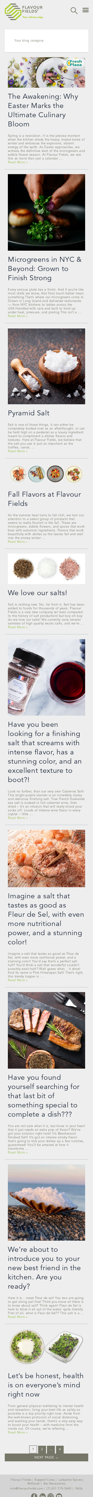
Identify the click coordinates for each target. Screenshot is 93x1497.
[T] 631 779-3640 (59, 1488)
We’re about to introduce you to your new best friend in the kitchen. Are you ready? (44, 1268)
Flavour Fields (21, 1480)
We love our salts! (37, 593)
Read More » (17, 162)
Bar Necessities (55, 1483)
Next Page (46, 1457)
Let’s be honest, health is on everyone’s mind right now (46, 1385)
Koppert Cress (45, 1480)
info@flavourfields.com (26, 1488)
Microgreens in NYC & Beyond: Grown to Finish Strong (45, 269)
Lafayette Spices (70, 1480)
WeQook (33, 1483)
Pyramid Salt (28, 413)
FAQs (79, 1488)
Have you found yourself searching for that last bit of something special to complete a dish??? (44, 1096)
